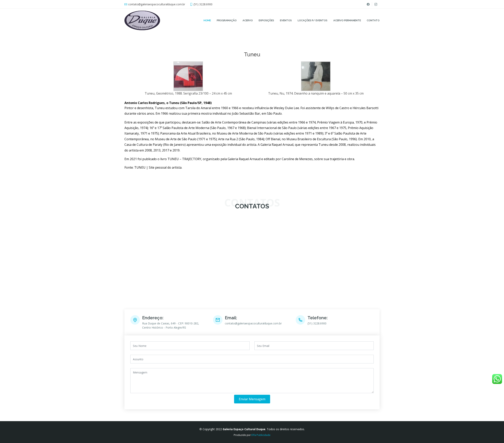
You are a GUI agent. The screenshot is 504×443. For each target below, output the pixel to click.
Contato (373, 20)
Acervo (248, 20)
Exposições (266, 20)
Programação (227, 20)
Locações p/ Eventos (312, 20)
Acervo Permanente (347, 20)
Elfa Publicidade (261, 435)
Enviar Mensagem (252, 399)
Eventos (286, 20)
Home (207, 20)
